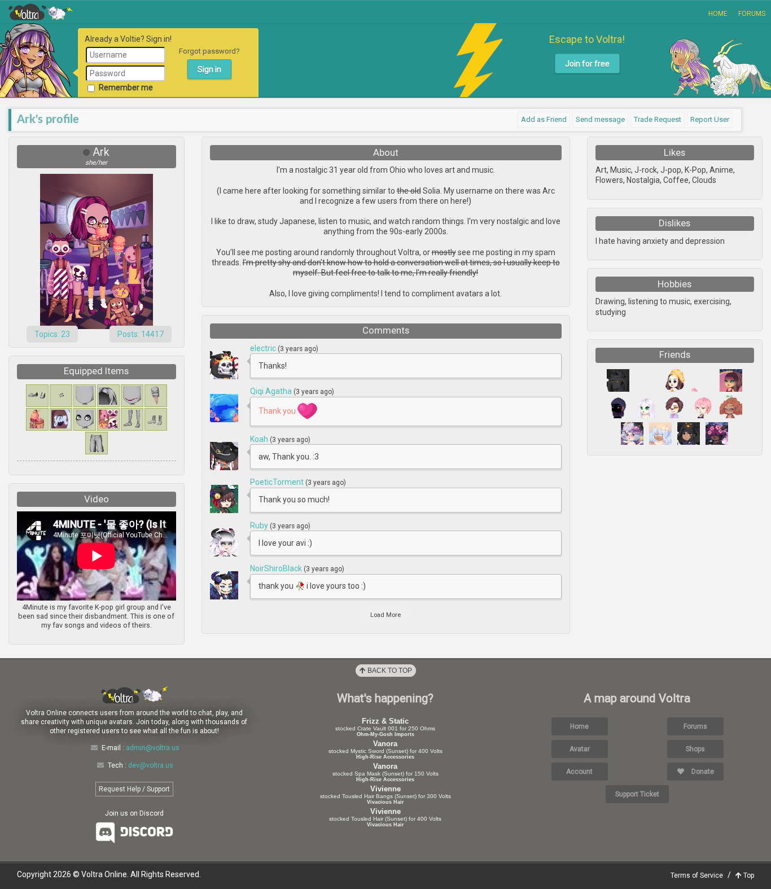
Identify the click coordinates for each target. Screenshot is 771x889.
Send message (600, 119)
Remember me (126, 87)
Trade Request (657, 119)
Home (718, 13)
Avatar (580, 749)
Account (579, 772)
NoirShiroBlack (277, 568)
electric (264, 348)
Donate (702, 772)
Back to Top (389, 671)
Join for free (587, 63)
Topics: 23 (52, 334)
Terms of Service (697, 875)
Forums (751, 13)
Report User (709, 119)
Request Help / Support (134, 789)
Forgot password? (209, 51)
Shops (695, 749)
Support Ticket (637, 794)
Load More (385, 615)
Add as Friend (544, 119)
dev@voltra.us (150, 765)
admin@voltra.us (152, 748)
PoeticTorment (277, 482)
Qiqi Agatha (271, 391)
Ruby (260, 525)
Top (748, 875)
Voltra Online (40, 11)
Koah (260, 439)
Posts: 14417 (140, 334)
